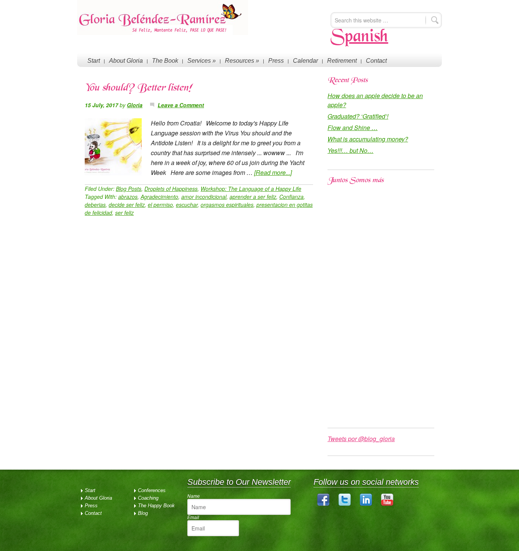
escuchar (187, 204)
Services (201, 60)
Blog (143, 513)
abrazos (128, 196)
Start (93, 60)
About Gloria (126, 60)
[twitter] (345, 504)
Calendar (305, 60)
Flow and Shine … (353, 127)
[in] (366, 504)
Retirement (342, 60)
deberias (95, 204)
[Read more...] (273, 172)
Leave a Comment (181, 105)
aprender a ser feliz (252, 196)
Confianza (291, 196)
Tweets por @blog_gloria (361, 438)
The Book (165, 60)
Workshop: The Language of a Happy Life (251, 188)
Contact (376, 60)
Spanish (359, 37)
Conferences (152, 490)
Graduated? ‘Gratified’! (358, 116)
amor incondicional (203, 196)
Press (276, 60)
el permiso (160, 204)
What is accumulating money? (368, 139)
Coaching (148, 498)
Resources (242, 60)
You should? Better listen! (138, 88)
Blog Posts (128, 188)
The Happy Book (156, 505)
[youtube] (387, 504)
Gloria (134, 105)
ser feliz (124, 212)
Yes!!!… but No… (350, 150)
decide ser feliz (127, 204)
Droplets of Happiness (171, 188)
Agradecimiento (159, 196)
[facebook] (323, 504)
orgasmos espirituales (227, 204)
